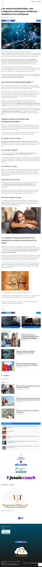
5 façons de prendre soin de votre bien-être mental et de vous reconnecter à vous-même (28, 399)
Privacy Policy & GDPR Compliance (7, 510)
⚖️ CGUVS (24, 563)
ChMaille (24, 340)
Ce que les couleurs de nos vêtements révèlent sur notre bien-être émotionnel (27, 364)
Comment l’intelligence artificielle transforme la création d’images (25, 352)
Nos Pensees (19, 354)
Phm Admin (7, 17)
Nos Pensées (20, 303)
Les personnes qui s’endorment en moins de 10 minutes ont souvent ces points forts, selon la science (23, 437)
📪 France (3, 528)
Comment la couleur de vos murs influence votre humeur (27, 411)
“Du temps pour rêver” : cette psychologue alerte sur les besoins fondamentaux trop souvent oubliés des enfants (22, 442)
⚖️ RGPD (28, 563)
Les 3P (22, 333)
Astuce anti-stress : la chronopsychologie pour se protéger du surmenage (30, 336)
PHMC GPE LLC (15, 564)
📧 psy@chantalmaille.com (6, 526)
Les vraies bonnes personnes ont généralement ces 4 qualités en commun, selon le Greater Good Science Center (23, 447)
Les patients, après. (10, 431)
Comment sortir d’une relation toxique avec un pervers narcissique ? (28, 386)
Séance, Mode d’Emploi (35, 563)
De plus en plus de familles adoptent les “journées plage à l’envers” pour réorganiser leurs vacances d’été (22, 427)
